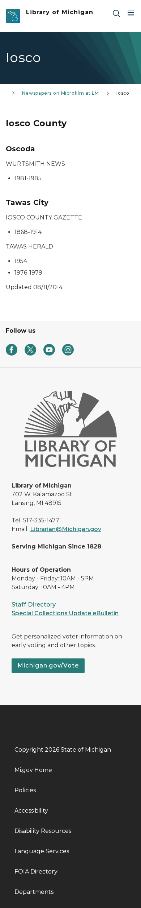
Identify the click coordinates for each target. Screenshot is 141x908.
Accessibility (31, 810)
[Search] (116, 13)
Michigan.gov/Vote (48, 665)
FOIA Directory (35, 871)
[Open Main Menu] (131, 13)
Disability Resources (42, 830)
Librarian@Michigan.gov (65, 529)
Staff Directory (34, 604)
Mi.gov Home (33, 770)
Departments (34, 891)
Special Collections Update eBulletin (65, 613)
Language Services (41, 851)
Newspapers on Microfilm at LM (60, 93)
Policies (25, 790)
